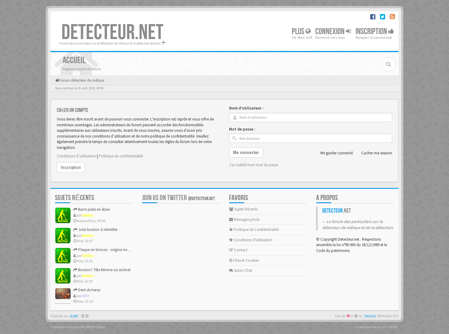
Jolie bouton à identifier (97, 229)
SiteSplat (370, 316)
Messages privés (246, 219)
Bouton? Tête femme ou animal (103, 269)
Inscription (372, 32)
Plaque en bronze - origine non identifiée (111, 249)
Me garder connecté (336, 153)
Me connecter (246, 152)
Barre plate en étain (93, 209)
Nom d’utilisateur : (246, 108)
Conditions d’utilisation (76, 156)
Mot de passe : (242, 129)
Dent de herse (88, 290)
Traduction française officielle (70, 327)
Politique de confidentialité (121, 156)
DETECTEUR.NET (112, 32)
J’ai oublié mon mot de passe (253, 164)
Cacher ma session (376, 153)
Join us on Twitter (178, 197)
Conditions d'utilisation (252, 239)
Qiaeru (100, 327)
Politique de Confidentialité (256, 229)
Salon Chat (242, 270)
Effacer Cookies (245, 260)
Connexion (330, 32)
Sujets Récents (245, 209)
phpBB (74, 316)
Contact (240, 250)
